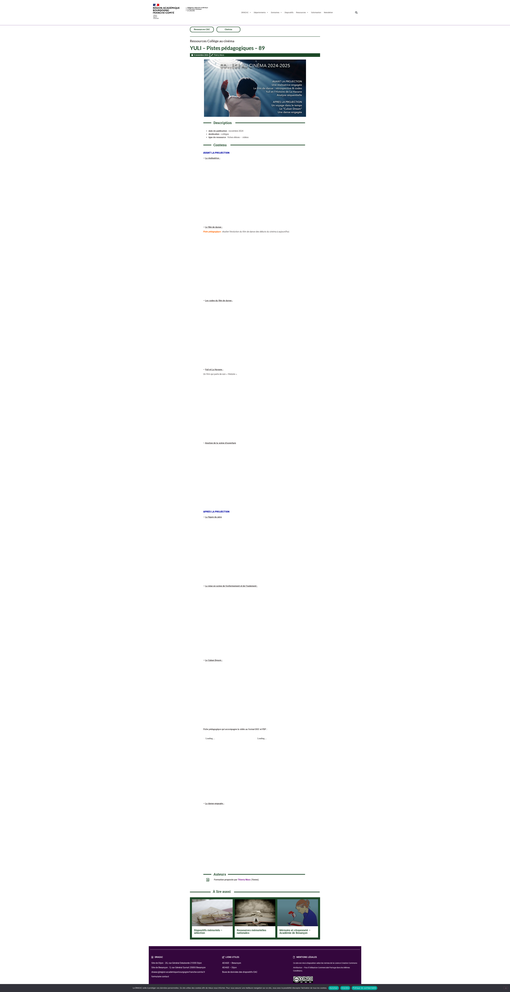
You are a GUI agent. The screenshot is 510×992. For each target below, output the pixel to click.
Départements (260, 12)
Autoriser (334, 988)
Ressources (301, 12)
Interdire (345, 988)
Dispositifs (289, 12)
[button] (356, 12)
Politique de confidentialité (364, 988)
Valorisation (316, 12)
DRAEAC (244, 12)
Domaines (275, 12)
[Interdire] (505, 988)
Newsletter (328, 12)
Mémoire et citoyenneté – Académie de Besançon (294, 931)
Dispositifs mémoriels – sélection (208, 931)
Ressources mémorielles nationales (251, 931)
